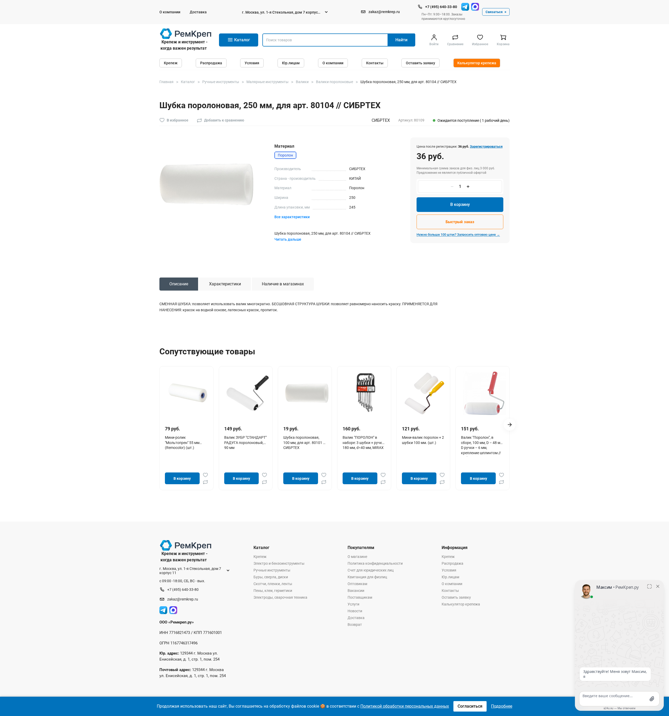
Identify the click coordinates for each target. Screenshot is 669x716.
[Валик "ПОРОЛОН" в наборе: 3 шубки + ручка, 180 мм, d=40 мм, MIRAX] (366, 393)
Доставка (198, 12)
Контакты (374, 63)
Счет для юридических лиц (371, 570)
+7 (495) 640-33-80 (441, 7)
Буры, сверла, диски (270, 577)
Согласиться (470, 706)
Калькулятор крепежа (476, 63)
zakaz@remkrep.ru (384, 12)
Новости (355, 611)
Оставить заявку (420, 63)
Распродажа (211, 63)
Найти (401, 39)
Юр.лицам (291, 63)
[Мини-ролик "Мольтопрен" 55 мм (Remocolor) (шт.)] (188, 393)
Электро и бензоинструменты (278, 563)
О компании (169, 12)
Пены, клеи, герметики (272, 590)
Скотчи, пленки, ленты (272, 584)
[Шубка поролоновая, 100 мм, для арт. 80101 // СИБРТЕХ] (306, 393)
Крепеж (170, 63)
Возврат (355, 624)
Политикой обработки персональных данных (404, 706)
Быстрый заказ (460, 222)
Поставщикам (360, 597)
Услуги (353, 604)
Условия (252, 63)
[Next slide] (510, 425)
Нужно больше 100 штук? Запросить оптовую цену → (458, 234)
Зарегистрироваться (486, 146)
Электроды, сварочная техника (280, 597)
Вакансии (356, 590)
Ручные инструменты (271, 570)
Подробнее (501, 706)
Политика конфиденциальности (375, 563)
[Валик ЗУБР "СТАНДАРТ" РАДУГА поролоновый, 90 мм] (247, 393)
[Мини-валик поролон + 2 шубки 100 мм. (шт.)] (425, 393)
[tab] (178, 284)
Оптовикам (357, 584)
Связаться (494, 12)
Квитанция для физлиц (367, 577)
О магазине (357, 557)
